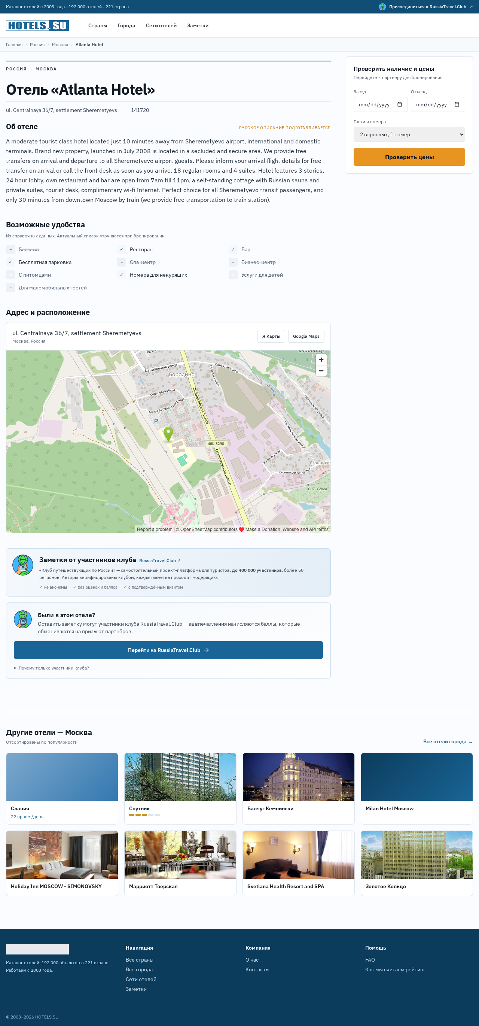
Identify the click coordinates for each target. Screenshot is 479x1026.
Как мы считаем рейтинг (395, 969)
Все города (139, 969)
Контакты (257, 969)
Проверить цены (409, 157)
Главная (14, 44)
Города (126, 25)
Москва (60, 44)
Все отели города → (448, 741)
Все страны (139, 959)
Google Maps (306, 336)
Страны (97, 25)
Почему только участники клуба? (54, 668)
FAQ (370, 959)
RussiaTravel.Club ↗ (160, 560)
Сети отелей (161, 25)
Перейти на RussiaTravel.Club (164, 650)
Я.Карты (271, 336)
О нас (252, 959)
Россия (37, 44)
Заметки (197, 25)
